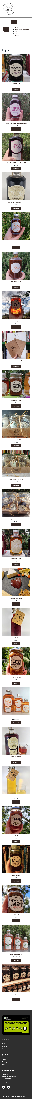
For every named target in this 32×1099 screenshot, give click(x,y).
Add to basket (16, 129)
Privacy (4, 1059)
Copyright (5, 1062)
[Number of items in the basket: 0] (27, 8)
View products (16, 722)
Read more (16, 89)
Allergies (4, 1043)
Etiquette (4, 1049)
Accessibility (5, 1046)
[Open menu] (6, 29)
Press (3, 1064)
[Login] (23, 8)
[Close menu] (14, 22)
